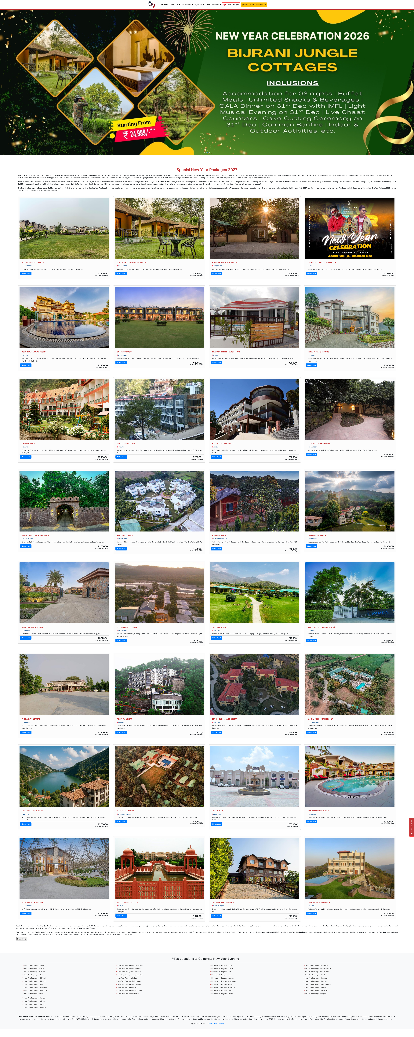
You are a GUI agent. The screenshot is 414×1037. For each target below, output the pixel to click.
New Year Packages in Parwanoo (316, 978)
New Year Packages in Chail (34, 984)
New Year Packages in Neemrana (317, 972)
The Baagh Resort (220, 627)
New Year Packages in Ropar (315, 994)
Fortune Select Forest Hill (320, 903)
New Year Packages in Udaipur (35, 1007)
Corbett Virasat (124, 352)
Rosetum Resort (124, 719)
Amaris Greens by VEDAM (33, 263)
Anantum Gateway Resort (34, 627)
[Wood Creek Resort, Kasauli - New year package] (159, 409)
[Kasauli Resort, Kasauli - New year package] (64, 409)
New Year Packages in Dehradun (35, 990)
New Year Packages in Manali (221, 975)
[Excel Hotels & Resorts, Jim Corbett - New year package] (64, 868)
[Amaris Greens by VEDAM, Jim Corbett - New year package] (64, 228)
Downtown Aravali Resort (34, 352)
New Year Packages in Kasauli (222, 968)
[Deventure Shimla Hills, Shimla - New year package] (254, 409)
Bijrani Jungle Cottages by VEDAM (132, 263)
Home (165, 5)
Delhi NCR (174, 5)
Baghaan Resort (219, 535)
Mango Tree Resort (126, 811)
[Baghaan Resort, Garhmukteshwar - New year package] (254, 501)
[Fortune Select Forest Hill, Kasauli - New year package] (349, 868)
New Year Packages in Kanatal (128, 994)
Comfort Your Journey (215, 1023)
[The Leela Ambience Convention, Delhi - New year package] (349, 228)
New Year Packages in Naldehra (316, 965)
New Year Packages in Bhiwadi (35, 981)
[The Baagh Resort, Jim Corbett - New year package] (254, 592)
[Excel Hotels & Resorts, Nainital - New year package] (64, 776)
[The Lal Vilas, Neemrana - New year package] (254, 776)
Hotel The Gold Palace (127, 903)
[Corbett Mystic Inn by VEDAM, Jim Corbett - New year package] (254, 228)
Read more (21, 939)
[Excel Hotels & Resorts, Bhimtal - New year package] (349, 317)
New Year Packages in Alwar (34, 968)
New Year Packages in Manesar (222, 978)
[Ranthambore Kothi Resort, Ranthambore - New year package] (349, 684)
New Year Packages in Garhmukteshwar (132, 975)
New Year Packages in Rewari (315, 987)
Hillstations (186, 5)
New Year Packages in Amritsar (35, 972)
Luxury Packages (232, 5)
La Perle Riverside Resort (319, 444)
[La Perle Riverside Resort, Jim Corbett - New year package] (349, 409)
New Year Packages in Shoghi (34, 1004)
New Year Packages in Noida (315, 975)
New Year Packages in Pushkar (316, 981)
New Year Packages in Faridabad (129, 972)
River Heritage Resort (127, 627)
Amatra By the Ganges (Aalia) (321, 627)
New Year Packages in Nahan (221, 990)
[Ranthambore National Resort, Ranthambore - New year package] (64, 501)
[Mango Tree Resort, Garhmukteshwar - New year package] (159, 776)
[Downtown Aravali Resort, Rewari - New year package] (64, 317)
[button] (204, 152)
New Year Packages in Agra (34, 965)
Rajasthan (198, 5)
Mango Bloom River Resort (224, 719)
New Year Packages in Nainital (222, 994)
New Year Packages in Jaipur (128, 987)
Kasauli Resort (29, 444)
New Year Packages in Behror (34, 975)
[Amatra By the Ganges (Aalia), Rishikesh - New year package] (349, 592)
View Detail (26, 273)
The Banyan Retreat (31, 719)
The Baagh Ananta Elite (223, 903)
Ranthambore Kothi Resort (320, 719)
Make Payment (412, 826)
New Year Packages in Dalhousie (35, 987)
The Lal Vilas (218, 811)
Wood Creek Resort (126, 444)
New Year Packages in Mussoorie (223, 987)
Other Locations (213, 5)
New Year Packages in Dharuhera (129, 968)
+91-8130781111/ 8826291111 (255, 5)
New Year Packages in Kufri (221, 972)
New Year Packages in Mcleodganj (223, 981)
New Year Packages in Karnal (221, 965)
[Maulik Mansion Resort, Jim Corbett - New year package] (349, 776)
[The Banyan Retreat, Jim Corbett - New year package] (64, 684)
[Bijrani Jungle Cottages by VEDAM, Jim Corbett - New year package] (159, 228)
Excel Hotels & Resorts (318, 352)
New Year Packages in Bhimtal (34, 978)
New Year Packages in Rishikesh (316, 990)
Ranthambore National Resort (36, 535)
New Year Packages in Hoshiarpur (130, 984)
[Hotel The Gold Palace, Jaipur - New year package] (159, 868)
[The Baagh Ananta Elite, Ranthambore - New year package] (254, 868)
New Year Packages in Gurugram (129, 981)
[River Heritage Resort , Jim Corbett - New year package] (159, 592)
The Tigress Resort (126, 535)
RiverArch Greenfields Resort (226, 352)
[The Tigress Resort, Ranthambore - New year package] (159, 501)
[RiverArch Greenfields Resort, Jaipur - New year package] (254, 317)
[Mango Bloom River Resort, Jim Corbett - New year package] (254, 684)
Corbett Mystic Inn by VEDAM (225, 263)
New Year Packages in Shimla (34, 1001)
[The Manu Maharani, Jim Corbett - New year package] (349, 501)
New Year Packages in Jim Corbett (130, 990)
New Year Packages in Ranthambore (318, 984)
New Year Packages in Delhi (34, 994)
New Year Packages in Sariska (34, 998)
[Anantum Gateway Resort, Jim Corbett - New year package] (64, 592)
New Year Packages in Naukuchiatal (318, 968)
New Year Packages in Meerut (222, 984)
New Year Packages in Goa (127, 978)
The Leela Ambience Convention (322, 263)
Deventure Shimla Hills (223, 444)
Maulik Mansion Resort (318, 811)
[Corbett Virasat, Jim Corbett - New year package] (159, 317)
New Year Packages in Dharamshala (130, 965)
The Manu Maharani (317, 535)
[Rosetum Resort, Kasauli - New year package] (159, 684)
